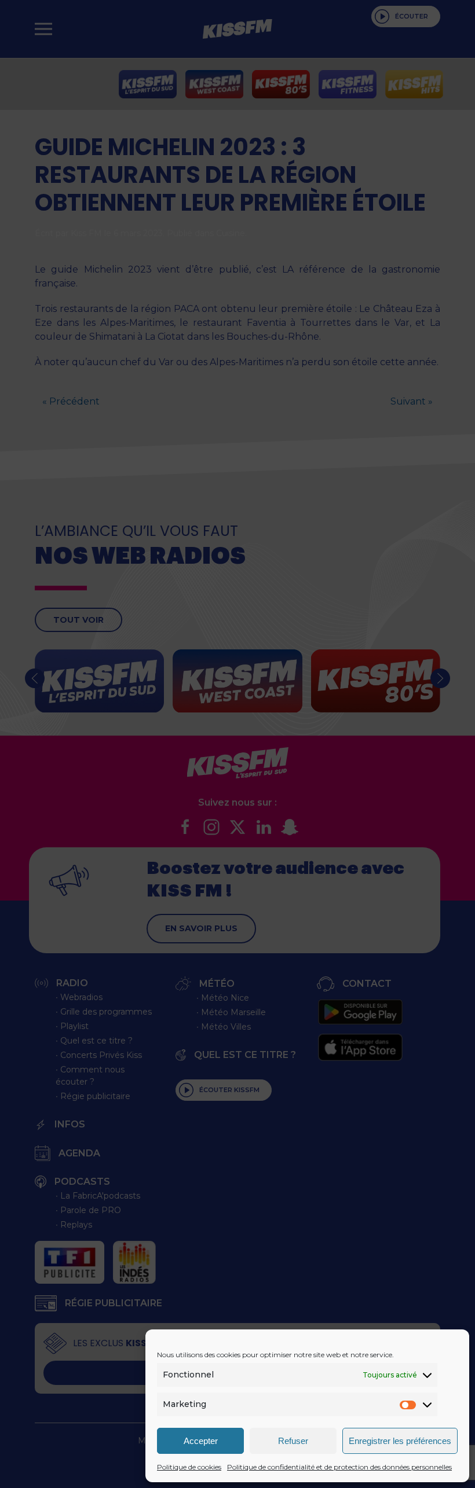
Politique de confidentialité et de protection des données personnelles (339, 1467)
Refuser (293, 1441)
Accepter (201, 1441)
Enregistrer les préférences (400, 1441)
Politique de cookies (189, 1467)
